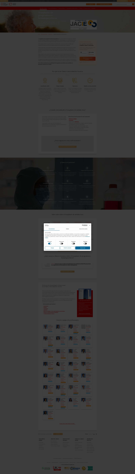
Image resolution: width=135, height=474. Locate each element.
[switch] (61, 243)
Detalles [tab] (67, 228)
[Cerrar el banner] (89, 225)
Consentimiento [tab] (52, 228)
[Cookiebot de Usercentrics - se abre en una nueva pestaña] (82, 225)
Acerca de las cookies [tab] (83, 228)
